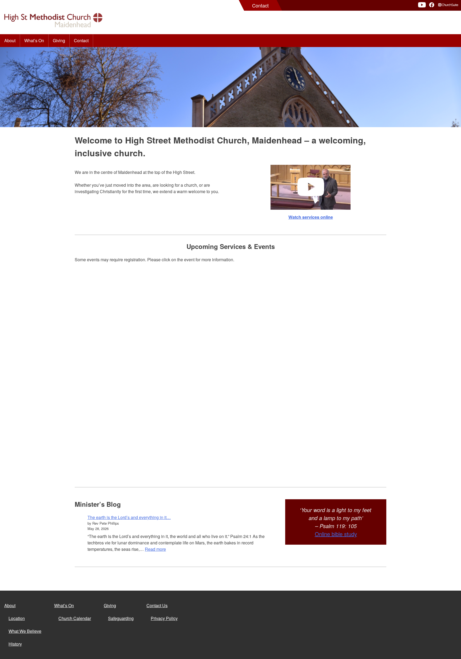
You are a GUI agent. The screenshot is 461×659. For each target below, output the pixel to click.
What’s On (34, 40)
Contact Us (157, 605)
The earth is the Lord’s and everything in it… (129, 517)
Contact (260, 5)
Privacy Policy (164, 618)
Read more (155, 549)
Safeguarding (121, 618)
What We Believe (25, 631)
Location (17, 618)
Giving (59, 40)
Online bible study (336, 534)
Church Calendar (74, 618)
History (15, 644)
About (9, 40)
